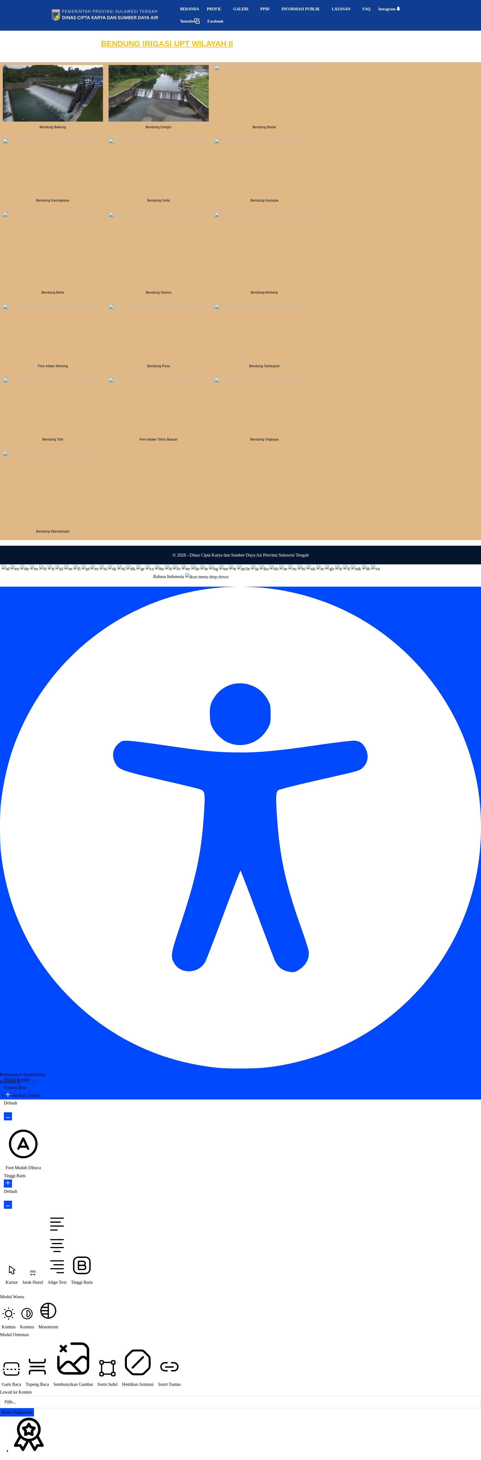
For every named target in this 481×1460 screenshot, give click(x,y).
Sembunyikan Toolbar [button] (21, 1095)
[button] (384, 576)
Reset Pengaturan (17, 1412)
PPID (265, 9)
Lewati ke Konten (16, 1392)
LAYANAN (342, 9)
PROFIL (214, 9)
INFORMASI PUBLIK (301, 9)
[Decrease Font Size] (8, 1116)
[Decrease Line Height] (8, 1205)
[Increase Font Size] (8, 1095)
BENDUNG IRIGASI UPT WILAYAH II (167, 43)
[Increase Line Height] (8, 1183)
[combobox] (191, 575)
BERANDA (189, 9)
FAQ (366, 9)
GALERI (241, 9)
